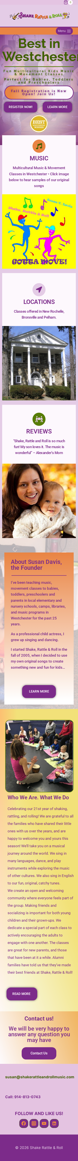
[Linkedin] (54, 1123)
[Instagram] (33, 1123)
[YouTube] (44, 1123)
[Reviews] (39, 419)
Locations (39, 301)
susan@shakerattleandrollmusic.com (39, 1077)
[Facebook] (23, 1123)
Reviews (39, 431)
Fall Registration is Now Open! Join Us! (39, 92)
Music (39, 158)
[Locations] (39, 289)
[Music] (39, 146)
